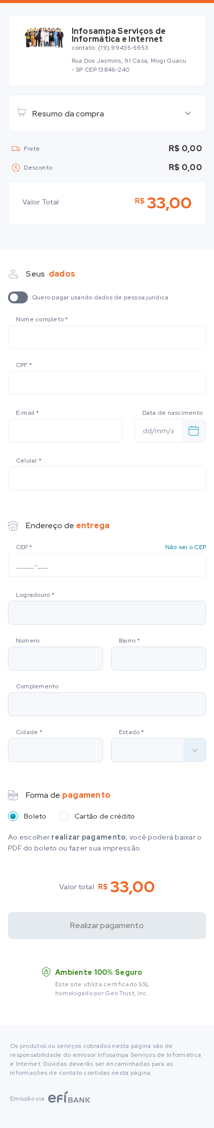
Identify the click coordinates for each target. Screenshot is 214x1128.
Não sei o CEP (185, 547)
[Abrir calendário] (194, 430)
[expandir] (188, 113)
